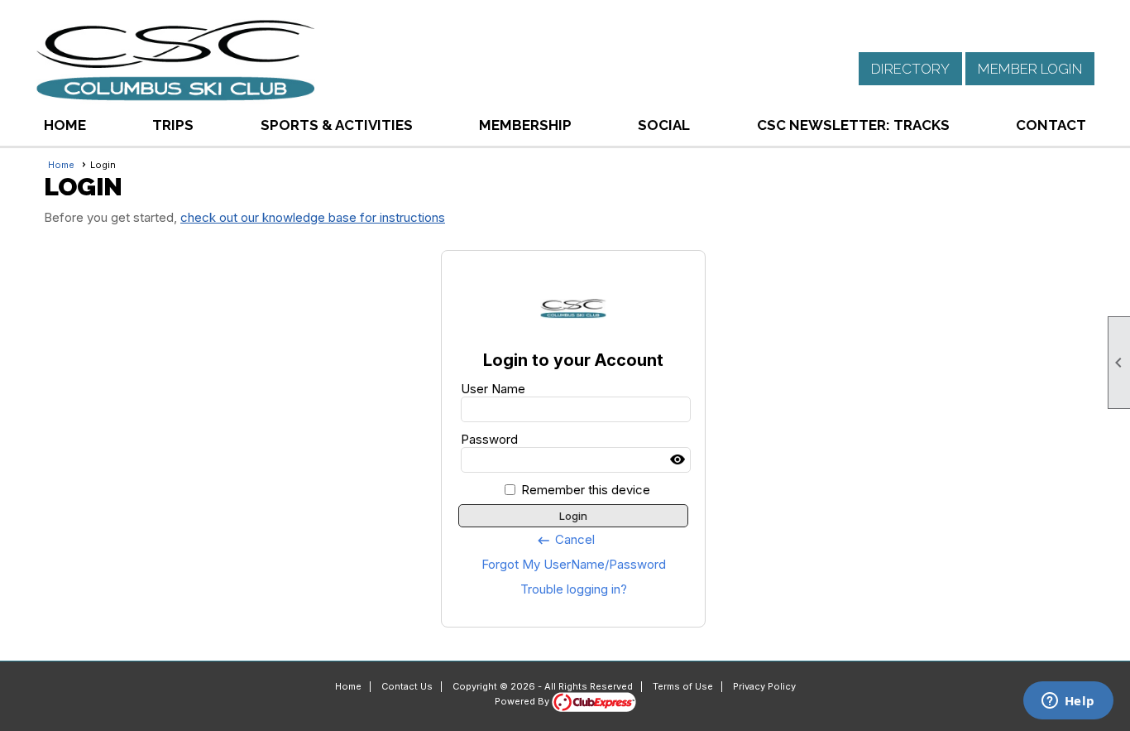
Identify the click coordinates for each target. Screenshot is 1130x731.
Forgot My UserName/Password (573, 564)
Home (65, 125)
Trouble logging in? (573, 589)
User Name (493, 389)
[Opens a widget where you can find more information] (1067, 702)
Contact (1051, 125)
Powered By (523, 701)
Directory (910, 68)
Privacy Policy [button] (764, 686)
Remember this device (585, 490)
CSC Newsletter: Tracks (853, 125)
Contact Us (407, 686)
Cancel (565, 539)
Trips (173, 125)
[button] (336, 125)
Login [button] (573, 515)
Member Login (1030, 68)
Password (489, 439)
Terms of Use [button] (683, 686)
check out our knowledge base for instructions (312, 217)
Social (664, 125)
